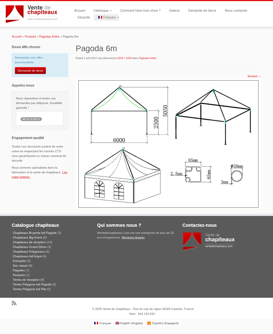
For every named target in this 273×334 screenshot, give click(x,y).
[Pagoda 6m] (168, 143)
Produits (30, 36)
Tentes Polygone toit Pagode (32, 284)
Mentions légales (133, 237)
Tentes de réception (26, 279)
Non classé (20, 265)
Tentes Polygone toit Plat (29, 289)
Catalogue (101, 11)
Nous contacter (236, 11)
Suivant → (254, 76)
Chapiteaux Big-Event (27, 237)
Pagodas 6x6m (49, 36)
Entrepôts (19, 261)
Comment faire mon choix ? (140, 11)
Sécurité (83, 17)
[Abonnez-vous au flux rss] (15, 303)
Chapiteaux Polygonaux (29, 251)
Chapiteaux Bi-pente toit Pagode (35, 232)
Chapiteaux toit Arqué (27, 256)
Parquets (19, 275)
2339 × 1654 (124, 58)
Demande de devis (202, 11)
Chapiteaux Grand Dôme (29, 247)
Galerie (174, 11)
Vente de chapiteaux (116, 309)
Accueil (79, 11)
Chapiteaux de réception (29, 242)
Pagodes (19, 270)
